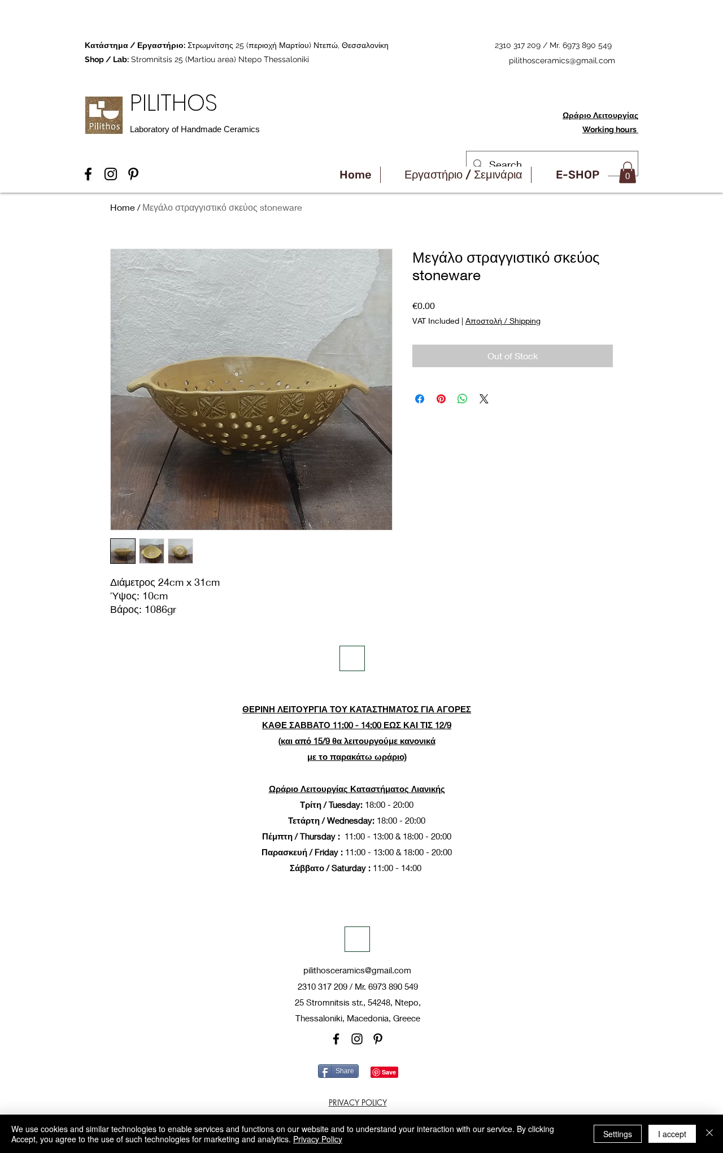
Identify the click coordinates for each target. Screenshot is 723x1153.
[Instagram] (357, 1039)
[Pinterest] (378, 1039)
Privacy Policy (317, 1139)
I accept (672, 1133)
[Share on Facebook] (419, 399)
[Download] (352, 658)
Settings (617, 1133)
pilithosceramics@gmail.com (562, 60)
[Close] (709, 1134)
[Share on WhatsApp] (462, 399)
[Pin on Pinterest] (441, 399)
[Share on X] (484, 399)
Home (122, 207)
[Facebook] (336, 1039)
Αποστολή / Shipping (503, 320)
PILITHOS (177, 102)
